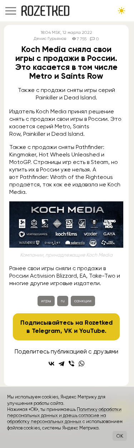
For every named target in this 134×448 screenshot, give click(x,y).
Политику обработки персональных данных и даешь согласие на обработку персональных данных (64, 415)
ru (63, 300)
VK (68, 331)
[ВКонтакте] (51, 363)
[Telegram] (61, 363)
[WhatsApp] (81, 363)
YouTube (92, 331)
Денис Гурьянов (50, 38)
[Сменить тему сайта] (121, 11)
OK (119, 436)
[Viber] (71, 363)
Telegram (46, 331)
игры (46, 300)
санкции (82, 300)
